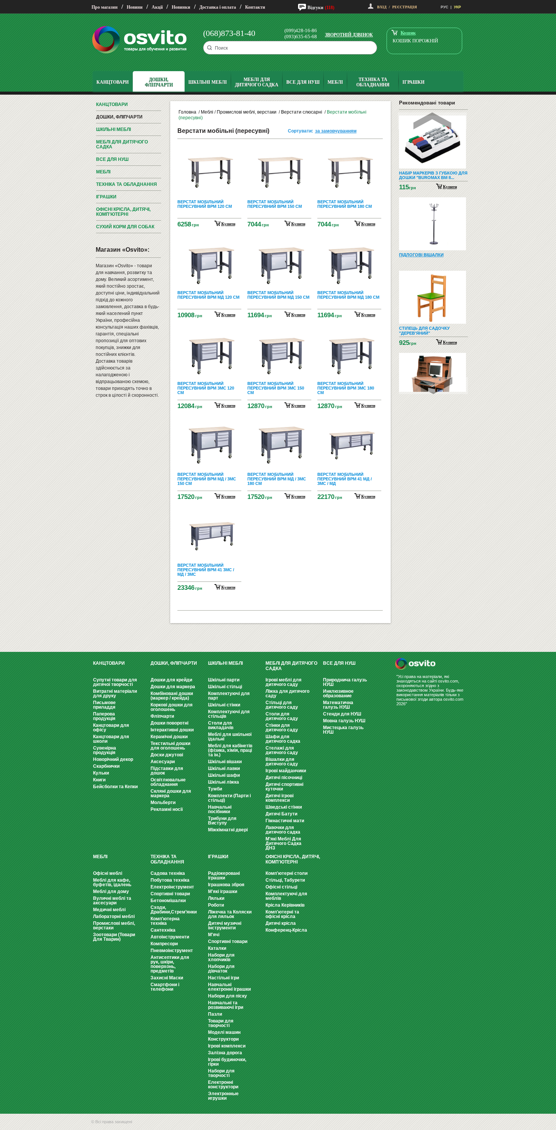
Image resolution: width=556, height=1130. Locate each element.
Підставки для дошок (167, 771)
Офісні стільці (281, 887)
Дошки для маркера (173, 686)
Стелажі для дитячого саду (282, 750)
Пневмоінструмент (172, 950)
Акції (157, 7)
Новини (135, 7)
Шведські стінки (284, 807)
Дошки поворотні (169, 723)
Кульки (101, 773)
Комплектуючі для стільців (229, 714)
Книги (99, 779)
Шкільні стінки (224, 705)
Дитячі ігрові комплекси (280, 798)
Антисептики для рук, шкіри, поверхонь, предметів (170, 964)
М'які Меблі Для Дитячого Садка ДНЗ (283, 843)
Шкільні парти (223, 680)
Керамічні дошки (169, 736)
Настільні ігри (223, 977)
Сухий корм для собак (125, 226)
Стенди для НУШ (342, 714)
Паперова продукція (104, 716)
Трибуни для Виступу (222, 821)
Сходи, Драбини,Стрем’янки (174, 910)
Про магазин (105, 7)
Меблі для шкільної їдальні (230, 737)
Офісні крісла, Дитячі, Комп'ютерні (123, 212)
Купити (450, 186)
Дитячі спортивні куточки (284, 787)
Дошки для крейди (171, 680)
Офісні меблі (107, 873)
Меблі (103, 172)
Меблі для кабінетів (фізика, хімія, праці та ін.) (230, 750)
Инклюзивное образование (338, 693)
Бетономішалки (168, 900)
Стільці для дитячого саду (282, 705)
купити (228, 223)
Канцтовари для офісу (111, 728)
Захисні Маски (167, 977)
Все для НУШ (112, 159)
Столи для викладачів (220, 725)
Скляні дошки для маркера (171, 793)
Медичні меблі (109, 909)
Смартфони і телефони (165, 987)
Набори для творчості (221, 1073)
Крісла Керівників (285, 905)
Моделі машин (224, 1032)
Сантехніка (163, 930)
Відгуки (315, 7)
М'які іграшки (222, 891)
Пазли (215, 1014)
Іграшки (106, 197)
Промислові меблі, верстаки (247, 112)
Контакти (255, 7)
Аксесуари (163, 761)
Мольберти (163, 802)
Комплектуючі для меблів (286, 896)
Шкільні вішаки (225, 761)
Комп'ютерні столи (287, 873)
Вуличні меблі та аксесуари (112, 901)
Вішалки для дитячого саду (282, 762)
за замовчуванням (336, 131)
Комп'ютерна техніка (165, 921)
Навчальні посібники (219, 809)
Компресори (164, 943)
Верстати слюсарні (302, 112)
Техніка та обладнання (126, 184)
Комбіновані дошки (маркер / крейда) (172, 696)
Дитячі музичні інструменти (224, 925)
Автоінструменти (170, 937)
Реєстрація (404, 7)
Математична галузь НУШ (338, 705)
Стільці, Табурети (285, 880)
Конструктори (223, 1039)
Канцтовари (112, 104)
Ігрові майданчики (286, 770)
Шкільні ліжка (223, 782)
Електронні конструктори (223, 1084)
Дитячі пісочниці (284, 777)
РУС (444, 7)
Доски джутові (167, 754)
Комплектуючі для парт (229, 696)
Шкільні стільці (225, 686)
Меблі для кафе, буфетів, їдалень (112, 882)
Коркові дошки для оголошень (172, 707)
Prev (432, 120)
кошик (408, 33)
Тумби (215, 789)
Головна (187, 112)
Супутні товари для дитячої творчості (115, 682)
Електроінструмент (172, 887)
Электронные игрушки (223, 1096)
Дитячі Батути (281, 814)
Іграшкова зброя (226, 884)
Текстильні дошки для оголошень (170, 746)
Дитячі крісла (281, 923)
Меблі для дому (111, 891)
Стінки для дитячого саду (282, 728)
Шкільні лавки (224, 768)
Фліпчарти (162, 716)
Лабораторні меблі (114, 916)
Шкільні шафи (224, 775)
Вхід (382, 7)
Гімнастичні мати (285, 820)
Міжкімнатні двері (228, 829)
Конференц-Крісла (286, 930)
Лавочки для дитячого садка (283, 830)
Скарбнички (106, 766)
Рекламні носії (167, 809)
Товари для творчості (220, 1023)
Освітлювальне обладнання (168, 782)
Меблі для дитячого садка (122, 144)
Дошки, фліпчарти (119, 117)
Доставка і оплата (217, 7)
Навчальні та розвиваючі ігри (225, 1005)
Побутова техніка (170, 880)
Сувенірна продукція (104, 750)
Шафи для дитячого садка (283, 739)
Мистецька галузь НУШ (343, 730)
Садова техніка (168, 873)
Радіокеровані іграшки (224, 876)
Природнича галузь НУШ (345, 682)
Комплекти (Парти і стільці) (229, 798)
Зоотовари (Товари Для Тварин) (114, 937)
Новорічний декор (113, 759)
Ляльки (216, 898)
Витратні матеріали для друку (115, 693)
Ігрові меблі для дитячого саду (283, 682)
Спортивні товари (170, 893)
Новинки (181, 7)
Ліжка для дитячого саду (287, 693)
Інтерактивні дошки (172, 730)
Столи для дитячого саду (282, 716)
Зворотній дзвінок (349, 34)
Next (433, 385)
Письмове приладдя (104, 705)
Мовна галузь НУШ (344, 720)
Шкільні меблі (113, 129)
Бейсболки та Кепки (115, 786)
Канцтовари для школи (111, 739)
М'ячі (213, 934)
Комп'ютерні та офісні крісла (282, 914)
